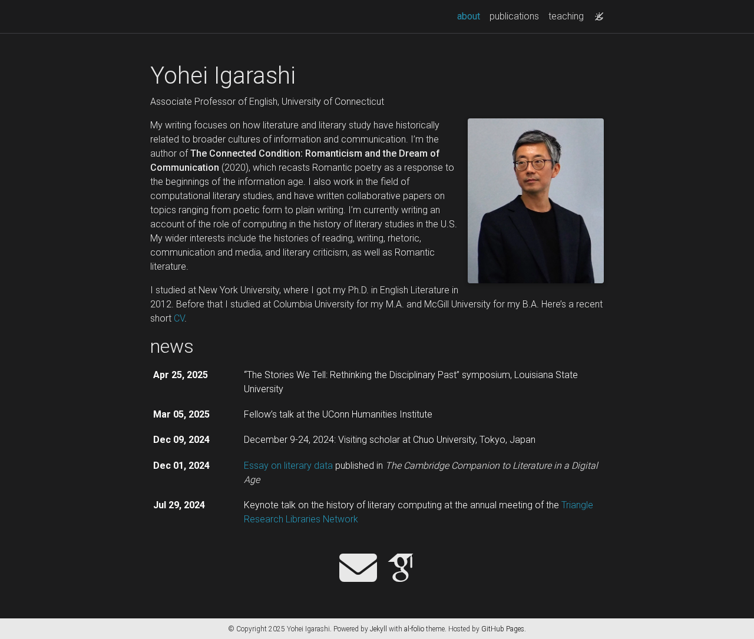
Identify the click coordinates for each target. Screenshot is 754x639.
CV (179, 318)
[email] (358, 569)
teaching (566, 16)
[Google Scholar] (400, 569)
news (172, 346)
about (471, 16)
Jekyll (378, 629)
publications (514, 16)
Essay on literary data (288, 465)
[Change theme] (596, 13)
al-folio (414, 629)
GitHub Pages (502, 629)
